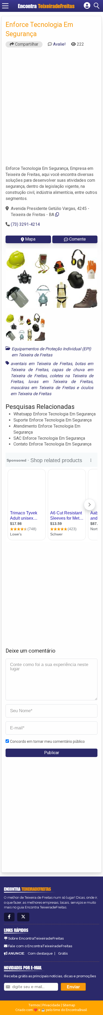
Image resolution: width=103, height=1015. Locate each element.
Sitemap (69, 1005)
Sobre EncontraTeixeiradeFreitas (36, 938)
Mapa (30, 239)
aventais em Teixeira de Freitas (41, 363)
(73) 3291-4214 (25, 224)
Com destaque (40, 953)
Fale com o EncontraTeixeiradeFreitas (40, 946)
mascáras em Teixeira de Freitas (43, 387)
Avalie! (59, 44)
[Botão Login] (87, 6)
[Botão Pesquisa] (97, 6)
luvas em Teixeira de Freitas (60, 381)
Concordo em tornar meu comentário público (47, 741)
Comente (77, 239)
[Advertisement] (51, 109)
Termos (34, 1005)
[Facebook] (9, 917)
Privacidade (51, 1005)
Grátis (63, 953)
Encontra (46, 6)
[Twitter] (23, 917)
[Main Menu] (5, 6)
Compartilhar (26, 44)
